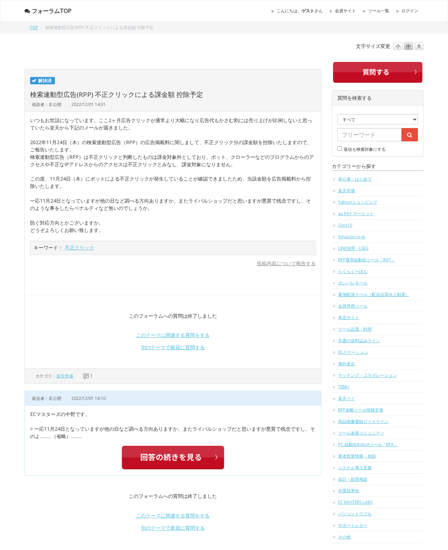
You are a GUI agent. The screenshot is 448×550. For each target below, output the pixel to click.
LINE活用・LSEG (353, 248)
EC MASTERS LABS (355, 502)
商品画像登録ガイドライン (363, 421)
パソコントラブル (355, 514)
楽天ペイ (346, 398)
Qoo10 (345, 225)
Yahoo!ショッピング (357, 202)
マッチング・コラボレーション (367, 375)
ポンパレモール (353, 283)
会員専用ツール (353, 306)
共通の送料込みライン (359, 341)
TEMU (343, 387)
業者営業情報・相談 (357, 456)
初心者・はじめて (355, 179)
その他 (344, 537)
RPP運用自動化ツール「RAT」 (366, 260)
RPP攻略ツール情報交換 (360, 410)
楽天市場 (64, 376)
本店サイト (348, 317)
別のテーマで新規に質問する (173, 347)
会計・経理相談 (353, 479)
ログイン (409, 11)
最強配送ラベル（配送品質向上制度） (374, 294)
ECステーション (353, 352)
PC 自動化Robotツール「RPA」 (368, 444)
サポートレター (353, 525)
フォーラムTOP (51, 11)
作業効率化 (348, 491)
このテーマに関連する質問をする (173, 335)
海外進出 (346, 364)
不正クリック (79, 247)
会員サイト (345, 11)
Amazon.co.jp (351, 237)
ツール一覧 (378, 11)
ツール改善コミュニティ (361, 433)
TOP (34, 27)
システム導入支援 (355, 468)
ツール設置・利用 (355, 329)
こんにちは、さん (299, 11)
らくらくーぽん (353, 271)
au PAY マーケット (356, 214)
